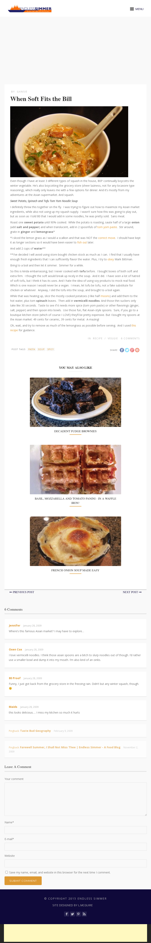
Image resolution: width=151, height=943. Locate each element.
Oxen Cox (15, 649)
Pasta (31, 349)
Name (9, 822)
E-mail (9, 839)
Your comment (14, 779)
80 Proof (15, 678)
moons (105, 296)
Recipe (98, 338)
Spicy (50, 349)
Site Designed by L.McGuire (72, 905)
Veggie (113, 338)
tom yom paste (107, 227)
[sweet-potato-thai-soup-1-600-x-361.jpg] (69, 175)
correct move (106, 238)
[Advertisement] (75, 46)
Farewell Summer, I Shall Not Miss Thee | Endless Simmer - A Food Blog (70, 747)
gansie (22, 91)
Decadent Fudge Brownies (75, 431)
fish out (82, 242)
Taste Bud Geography (35, 731)
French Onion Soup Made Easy (75, 570)
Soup (41, 349)
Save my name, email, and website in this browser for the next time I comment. (59, 872)
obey (111, 259)
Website (10, 856)
